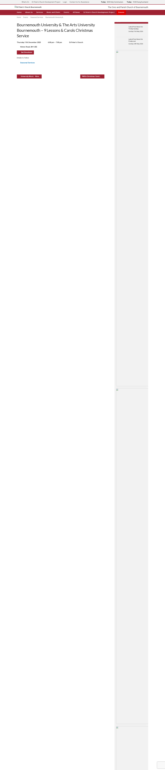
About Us (29, 12)
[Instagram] (144, 12)
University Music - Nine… (30, 76)
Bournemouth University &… (55, 17)
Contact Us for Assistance (79, 2)
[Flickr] (147, 12)
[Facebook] (130, 12)
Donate (121, 12)
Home (19, 12)
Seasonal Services (36, 17)
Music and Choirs (53, 12)
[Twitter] (133, 12)
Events (66, 12)
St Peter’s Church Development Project (46, 2)
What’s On (25, 2)
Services (39, 12)
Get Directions (26, 52)
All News (76, 12)
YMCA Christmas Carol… (91, 76)
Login (65, 2)
